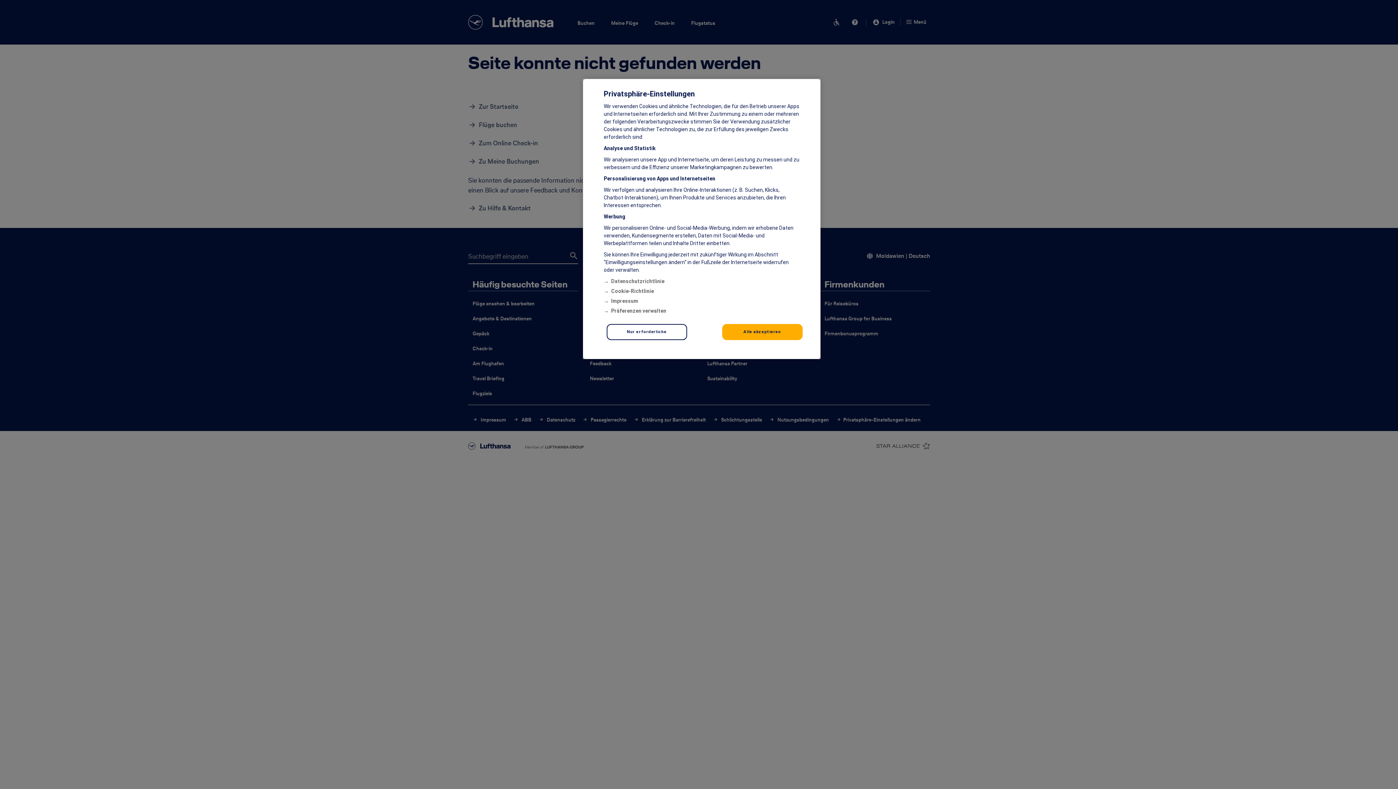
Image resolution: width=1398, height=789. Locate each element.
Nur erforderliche (647, 331)
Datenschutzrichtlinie (637, 281)
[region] (702, 219)
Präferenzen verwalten (638, 311)
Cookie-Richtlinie (632, 291)
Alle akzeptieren (762, 331)
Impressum (624, 301)
